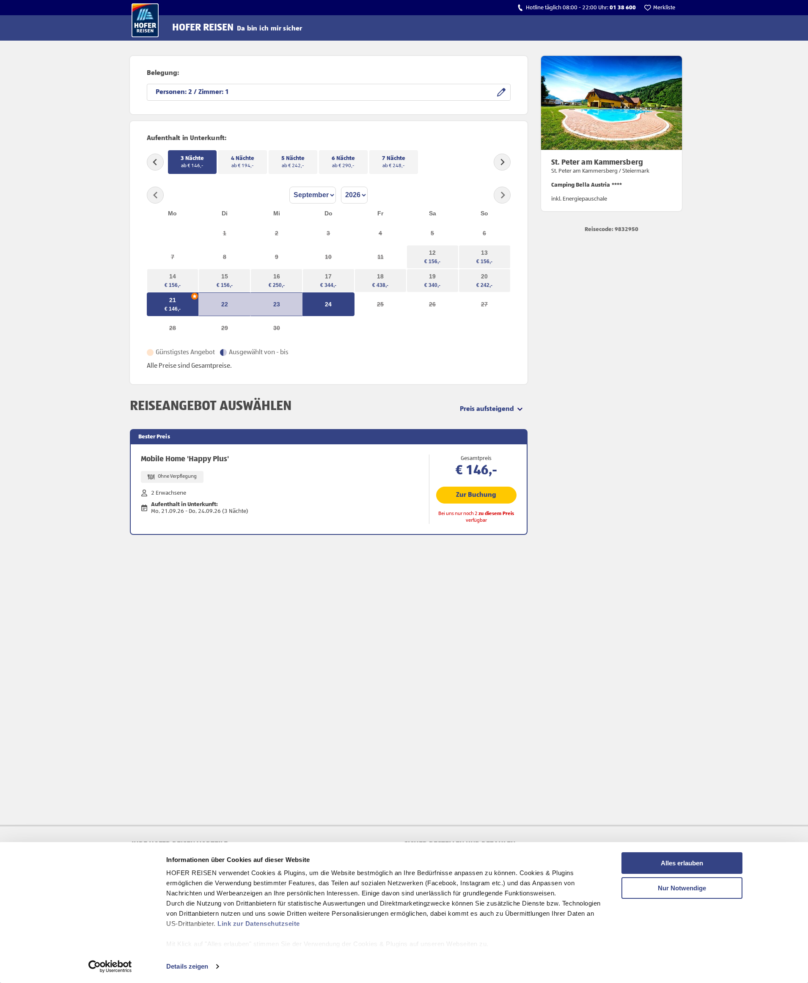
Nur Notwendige (682, 888)
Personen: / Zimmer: (190, 92)
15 (224, 276)
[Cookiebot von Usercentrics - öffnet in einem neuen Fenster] (110, 966)
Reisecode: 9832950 (611, 229)
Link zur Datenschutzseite (258, 923)
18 (380, 276)
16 (276, 276)
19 (432, 276)
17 (328, 276)
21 (172, 300)
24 (328, 304)
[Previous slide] (155, 162)
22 (224, 304)
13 (484, 252)
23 (276, 304)
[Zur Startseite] (145, 20)
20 (484, 276)
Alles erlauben (682, 863)
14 (172, 276)
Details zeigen (187, 966)
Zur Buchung (476, 495)
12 (432, 252)
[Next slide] (502, 162)
